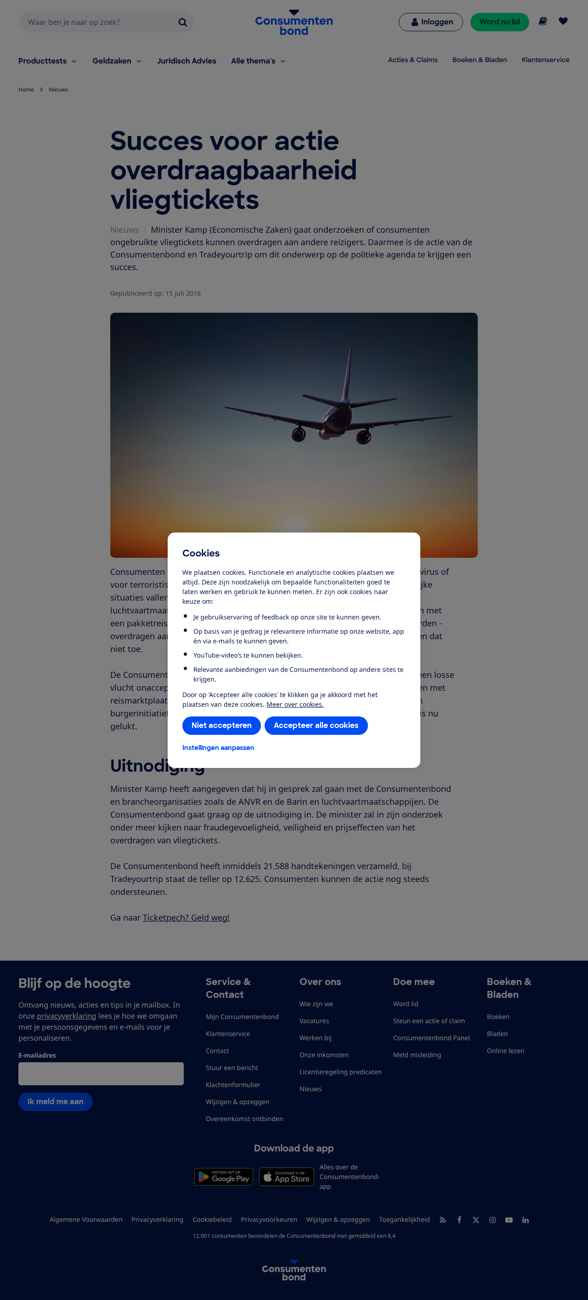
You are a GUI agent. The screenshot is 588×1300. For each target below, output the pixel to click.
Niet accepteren (222, 725)
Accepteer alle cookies (316, 725)
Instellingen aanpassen (218, 748)
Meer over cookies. (295, 704)
